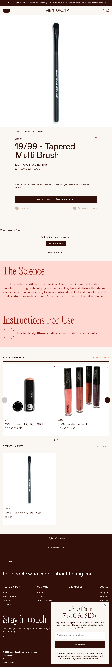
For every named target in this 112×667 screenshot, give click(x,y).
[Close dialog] (105, 605)
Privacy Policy (8, 662)
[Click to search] (103, 10)
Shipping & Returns (12, 596)
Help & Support (12, 587)
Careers (41, 596)
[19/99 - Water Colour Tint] (82, 400)
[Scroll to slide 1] (54, 440)
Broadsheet (76, 587)
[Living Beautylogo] (56, 10)
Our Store (7, 604)
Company (42, 587)
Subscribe (80, 644)
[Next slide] (107, 400)
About (40, 592)
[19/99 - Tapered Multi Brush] (29, 489)
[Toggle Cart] (107, 10)
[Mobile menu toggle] (6, 11)
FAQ (5, 592)
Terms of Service (10, 659)
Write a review (56, 243)
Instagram (104, 592)
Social (104, 587)
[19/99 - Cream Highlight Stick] (29, 400)
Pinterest (104, 596)
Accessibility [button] (8, 655)
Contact (6, 600)
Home (18, 132)
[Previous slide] (4, 400)
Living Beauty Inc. (45, 600)
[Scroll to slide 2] (57, 440)
